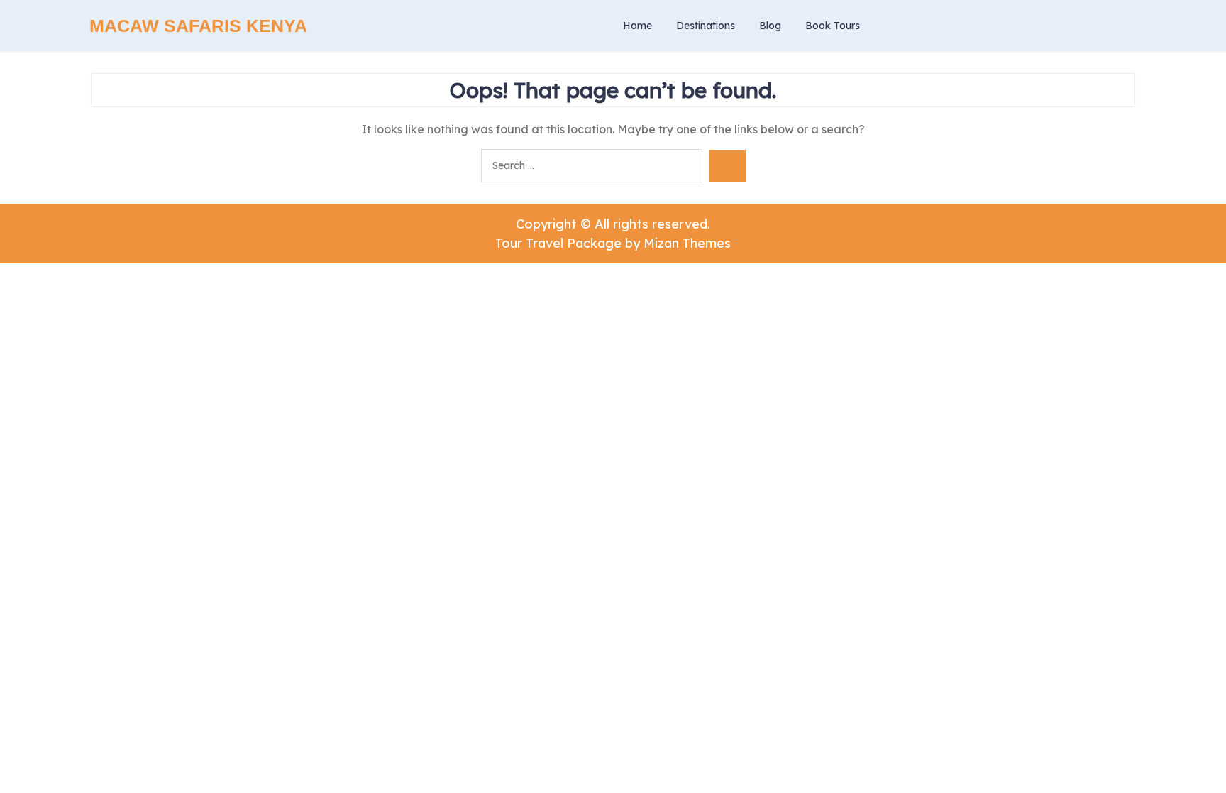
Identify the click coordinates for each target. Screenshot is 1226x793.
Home (637, 25)
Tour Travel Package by (613, 243)
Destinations (705, 25)
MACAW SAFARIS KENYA (198, 25)
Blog (770, 25)
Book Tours (832, 25)
